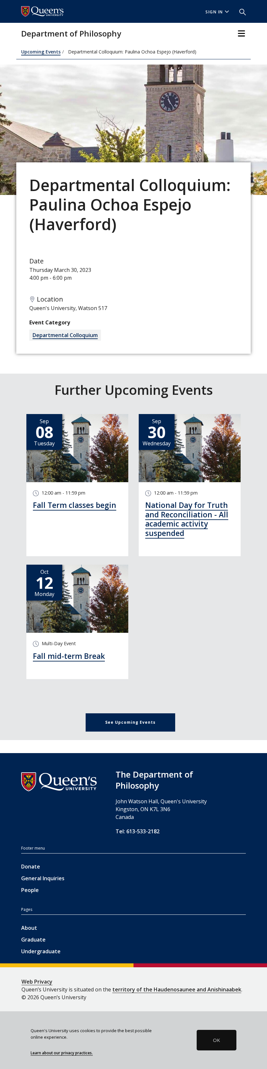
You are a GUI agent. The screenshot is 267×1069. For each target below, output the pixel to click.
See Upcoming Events (130, 722)
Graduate (33, 939)
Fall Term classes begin (74, 505)
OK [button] (216, 1040)
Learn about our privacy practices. (62, 1052)
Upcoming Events (41, 52)
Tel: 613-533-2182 (138, 831)
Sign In (214, 12)
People (30, 890)
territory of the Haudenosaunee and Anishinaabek (176, 989)
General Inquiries (42, 878)
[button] (240, 11)
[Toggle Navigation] (241, 33)
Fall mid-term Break (69, 656)
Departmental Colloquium (65, 335)
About (29, 927)
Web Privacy (36, 981)
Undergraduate (41, 951)
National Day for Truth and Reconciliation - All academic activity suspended (186, 519)
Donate (30, 866)
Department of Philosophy (71, 33)
